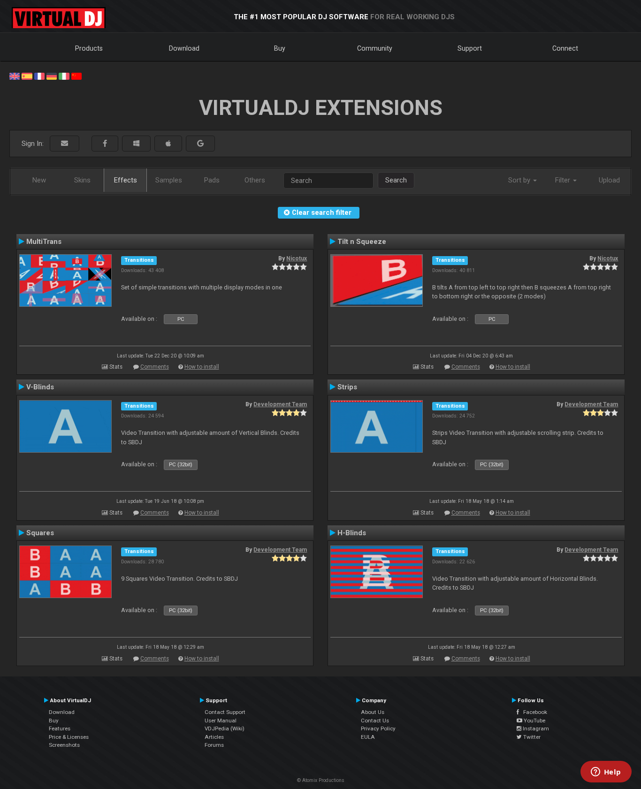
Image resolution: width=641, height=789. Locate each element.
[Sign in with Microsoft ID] (136, 144)
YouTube (533, 720)
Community (374, 48)
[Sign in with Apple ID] (168, 144)
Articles (214, 737)
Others (254, 180)
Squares (40, 533)
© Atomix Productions (320, 780)
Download (184, 48)
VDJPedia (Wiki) (224, 728)
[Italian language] (64, 75)
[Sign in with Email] (64, 144)
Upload (609, 180)
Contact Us (375, 720)
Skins (82, 180)
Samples (168, 180)
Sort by (520, 180)
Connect (565, 48)
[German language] (51, 75)
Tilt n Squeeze (361, 241)
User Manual (221, 720)
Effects (125, 180)
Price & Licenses (69, 737)
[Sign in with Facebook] (105, 144)
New (39, 180)
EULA (368, 737)
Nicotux (296, 258)
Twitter (531, 737)
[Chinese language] (76, 75)
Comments (154, 367)
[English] (14, 75)
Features (59, 728)
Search (396, 180)
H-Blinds (351, 533)
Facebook (533, 712)
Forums (214, 745)
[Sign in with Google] (200, 144)
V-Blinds (40, 387)
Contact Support (225, 712)
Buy (279, 48)
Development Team (280, 404)
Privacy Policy (378, 728)
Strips (347, 387)
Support (470, 48)
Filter (563, 180)
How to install (201, 367)
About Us (372, 712)
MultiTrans (43, 241)
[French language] (39, 75)
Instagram (535, 728)
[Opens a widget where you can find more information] (606, 772)
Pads (212, 180)
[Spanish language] (27, 75)
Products (89, 48)
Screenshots (64, 745)
